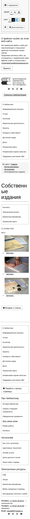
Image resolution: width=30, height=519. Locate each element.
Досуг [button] (5, 142)
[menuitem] (15, 104)
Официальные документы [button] (13, 416)
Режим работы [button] (8, 426)
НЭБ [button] (4, 475)
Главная (14, 164)
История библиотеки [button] (10, 404)
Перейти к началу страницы (12, 390)
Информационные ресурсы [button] (13, 109)
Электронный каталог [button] (11, 212)
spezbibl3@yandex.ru (15, 511)
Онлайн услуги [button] (8, 453)
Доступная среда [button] (9, 137)
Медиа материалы (11, 167)
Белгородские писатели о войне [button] (15, 494)
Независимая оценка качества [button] (14, 152)
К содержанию (12, 5)
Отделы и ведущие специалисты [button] (10, 410)
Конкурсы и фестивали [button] (11, 133)
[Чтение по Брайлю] (17, 265)
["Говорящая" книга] (17, 286)
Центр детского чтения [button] (11, 457)
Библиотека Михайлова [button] (12, 217)
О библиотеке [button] (8, 104)
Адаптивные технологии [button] (12, 448)
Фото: (3, 233)
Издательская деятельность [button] (13, 123)
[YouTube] (21, 89)
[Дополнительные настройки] (5, 27)
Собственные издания (14, 191)
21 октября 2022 (7, 228)
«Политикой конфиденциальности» (14, 63)
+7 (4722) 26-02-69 (17, 506)
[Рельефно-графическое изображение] (17, 243)
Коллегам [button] (6, 119)
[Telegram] (8, 89)
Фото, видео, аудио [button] (10, 421)
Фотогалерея (9, 169)
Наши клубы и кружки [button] (11, 462)
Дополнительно (17, 27)
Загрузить (10, 253)
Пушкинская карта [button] (10, 147)
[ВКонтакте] (13, 89)
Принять (7, 68)
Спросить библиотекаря (15, 95)
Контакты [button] (6, 207)
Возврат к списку (13, 308)
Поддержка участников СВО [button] (13, 156)
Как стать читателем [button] (10, 443)
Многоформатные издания (14, 172)
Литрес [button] (5, 479)
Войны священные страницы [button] (14, 489)
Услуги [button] (5, 114)
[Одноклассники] (17, 89)
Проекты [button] (6, 128)
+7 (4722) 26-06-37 (17, 501)
